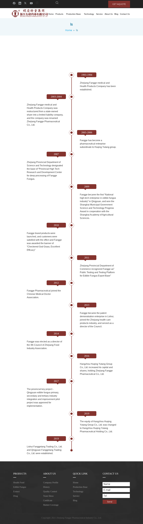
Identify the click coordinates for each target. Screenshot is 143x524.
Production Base (80, 487)
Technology (78, 491)
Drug (15, 496)
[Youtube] (31, 3)
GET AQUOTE (119, 4)
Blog (75, 500)
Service (76, 496)
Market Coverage (51, 505)
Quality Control (50, 491)
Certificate (47, 500)
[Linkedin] (20, 3)
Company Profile (50, 482)
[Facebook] (14, 3)
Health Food (18, 482)
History (46, 487)
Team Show (48, 496)
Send (109, 502)
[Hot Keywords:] (57, 3)
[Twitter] (25, 3)
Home (75, 482)
